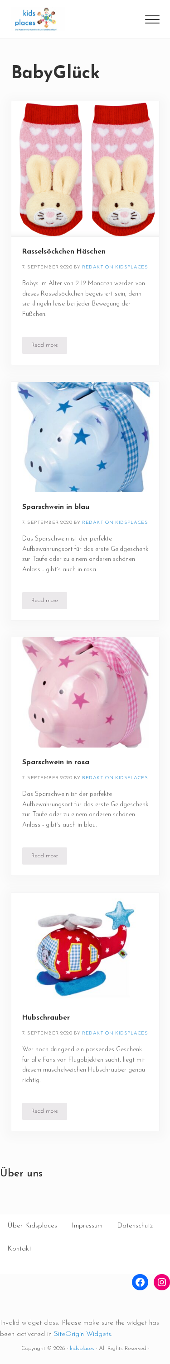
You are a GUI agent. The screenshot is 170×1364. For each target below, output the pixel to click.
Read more (49, 346)
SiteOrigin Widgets (82, 1334)
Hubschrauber (46, 1017)
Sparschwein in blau (55, 507)
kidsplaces (82, 1348)
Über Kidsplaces (32, 1225)
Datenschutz (135, 1225)
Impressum (87, 1225)
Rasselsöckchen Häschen (64, 251)
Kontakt (19, 1248)
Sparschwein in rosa (55, 762)
